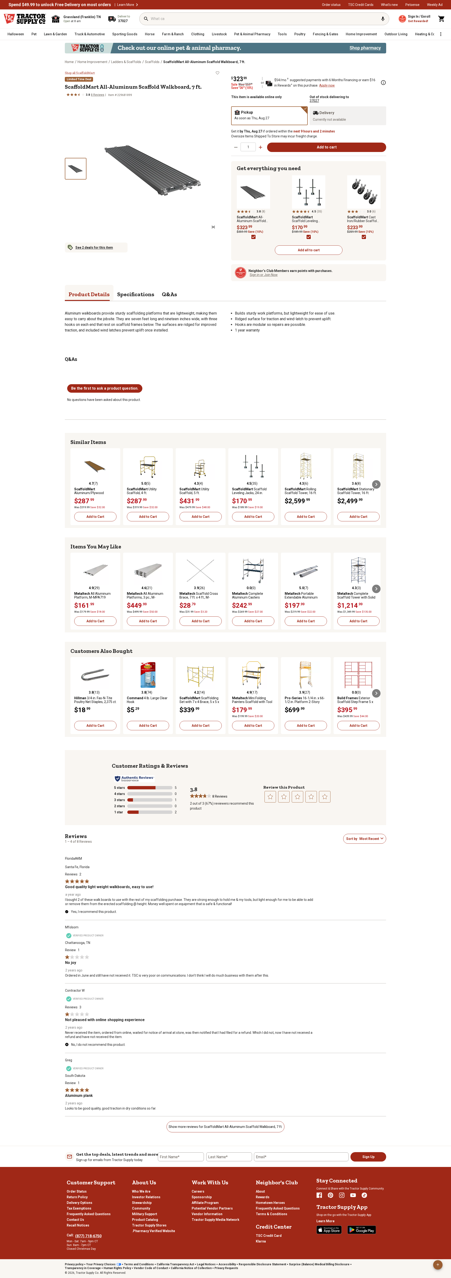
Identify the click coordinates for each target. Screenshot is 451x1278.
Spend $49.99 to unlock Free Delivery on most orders (59, 4)
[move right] (376, 484)
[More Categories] (440, 34)
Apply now (327, 85)
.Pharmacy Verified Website (153, 1231)
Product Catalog (145, 1220)
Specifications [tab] (135, 294)
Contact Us (75, 1220)
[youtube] (353, 1195)
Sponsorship (202, 1197)
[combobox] (369, 839)
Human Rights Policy (117, 1268)
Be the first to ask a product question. (104, 388)
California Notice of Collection (191, 1268)
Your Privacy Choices (101, 1264)
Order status (331, 5)
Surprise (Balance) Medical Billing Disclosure (319, 1264)
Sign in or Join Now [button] (264, 275)
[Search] (146, 19)
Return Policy (77, 1197)
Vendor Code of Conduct (151, 1268)
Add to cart (327, 147)
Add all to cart (309, 250)
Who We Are (141, 1191)
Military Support (144, 1214)
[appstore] (329, 1230)
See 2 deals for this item (94, 247)
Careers (198, 1191)
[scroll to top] (438, 1265)
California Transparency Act (175, 1264)
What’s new (389, 5)
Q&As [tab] (169, 294)
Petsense (412, 5)
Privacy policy (74, 1264)
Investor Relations (146, 1197)
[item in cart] (441, 19)
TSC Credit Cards (360, 5)
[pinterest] (330, 1195)
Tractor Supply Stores (149, 1225)
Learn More (125, 5)
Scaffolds (152, 62)
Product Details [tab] (89, 294)
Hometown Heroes (270, 1203)
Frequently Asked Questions (89, 1214)
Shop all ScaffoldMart (80, 73)
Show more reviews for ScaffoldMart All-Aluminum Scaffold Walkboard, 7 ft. (225, 1127)
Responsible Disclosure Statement (262, 1264)
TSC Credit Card (269, 1236)
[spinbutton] (248, 147)
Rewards (262, 1197)
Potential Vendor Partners (212, 1208)
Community (141, 1208)
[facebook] (319, 1195)
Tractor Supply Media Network (215, 1220)
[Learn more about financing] (383, 82)
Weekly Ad (435, 5)
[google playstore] (361, 1230)
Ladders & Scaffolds (126, 62)
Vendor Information (207, 1214)
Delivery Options (79, 1203)
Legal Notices (206, 1264)
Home (69, 62)
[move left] (74, 484)
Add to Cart (95, 517)
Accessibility (227, 1264)
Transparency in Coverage (83, 1268)
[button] (137, 5)
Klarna (261, 1241)
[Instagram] (342, 1195)
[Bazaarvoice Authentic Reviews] (134, 778)
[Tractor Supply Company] (25, 19)
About (260, 1191)
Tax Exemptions (79, 1208)
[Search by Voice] (383, 19)
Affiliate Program (205, 1203)
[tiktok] (364, 1195)
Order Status (77, 1191)
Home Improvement (92, 62)
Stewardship (142, 1203)
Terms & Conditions (271, 1214)
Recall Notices (78, 1225)
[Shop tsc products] (225, 48)
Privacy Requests (226, 1268)
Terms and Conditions (139, 1264)
